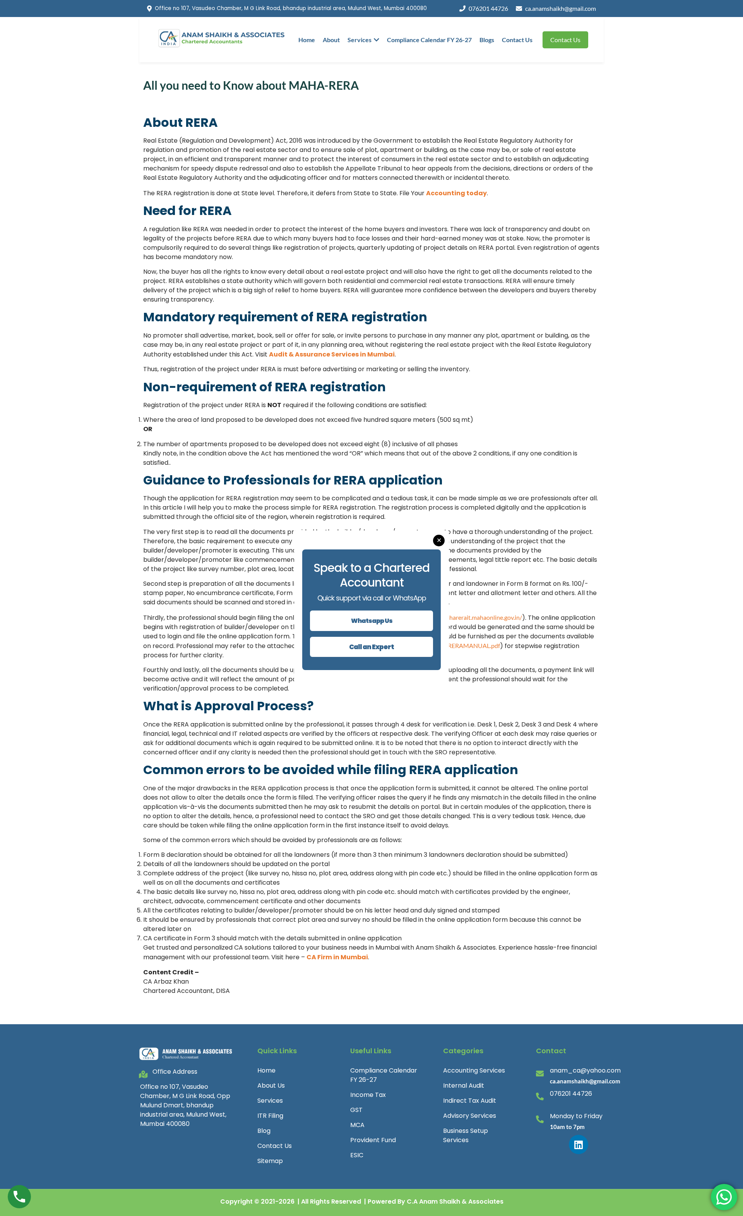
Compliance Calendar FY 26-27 (429, 39)
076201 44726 (488, 8)
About (331, 39)
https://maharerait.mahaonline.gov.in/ (471, 617)
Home (306, 39)
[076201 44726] (540, 1096)
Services (360, 39)
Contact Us (517, 39)
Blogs (486, 39)
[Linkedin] (578, 1144)
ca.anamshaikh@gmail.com (560, 8)
